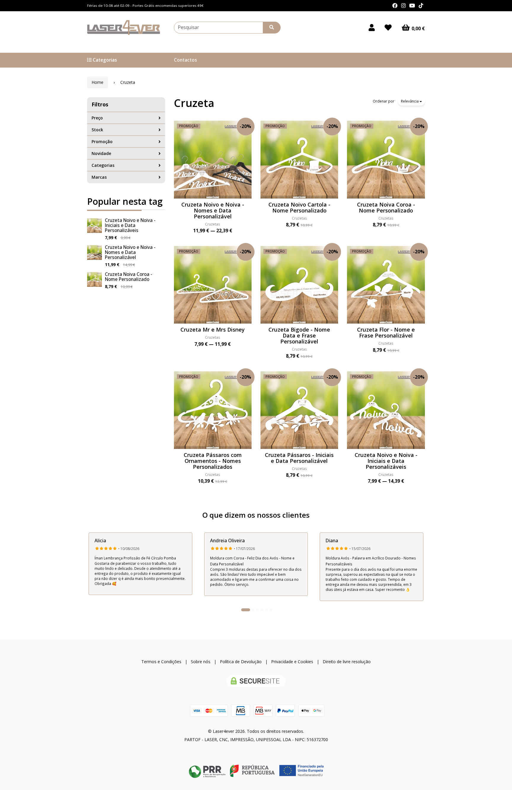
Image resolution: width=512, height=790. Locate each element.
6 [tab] (270, 609)
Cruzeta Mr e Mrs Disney (212, 329)
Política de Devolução (241, 661)
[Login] (372, 27)
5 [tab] (266, 609)
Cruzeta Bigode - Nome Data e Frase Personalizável (299, 335)
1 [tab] (245, 609)
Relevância (410, 101)
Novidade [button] (101, 153)
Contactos (185, 60)
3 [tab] (257, 609)
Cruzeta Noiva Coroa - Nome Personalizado (128, 276)
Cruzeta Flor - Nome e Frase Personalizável (386, 332)
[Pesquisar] (272, 27)
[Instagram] (403, 5)
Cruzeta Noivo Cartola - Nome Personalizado (299, 207)
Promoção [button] (102, 141)
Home (97, 82)
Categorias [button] (103, 165)
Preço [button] (97, 118)
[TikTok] (421, 5)
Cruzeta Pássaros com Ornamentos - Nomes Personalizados (213, 460)
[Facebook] (395, 5)
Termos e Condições (161, 661)
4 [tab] (261, 609)
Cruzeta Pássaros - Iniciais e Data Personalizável (299, 457)
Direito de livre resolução (347, 661)
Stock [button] (97, 129)
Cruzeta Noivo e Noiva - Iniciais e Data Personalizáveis (130, 225)
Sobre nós (200, 661)
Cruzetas (212, 224)
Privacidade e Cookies (292, 661)
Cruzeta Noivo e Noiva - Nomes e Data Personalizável (130, 252)
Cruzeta (194, 103)
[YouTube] (412, 5)
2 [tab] (253, 609)
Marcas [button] (99, 177)
